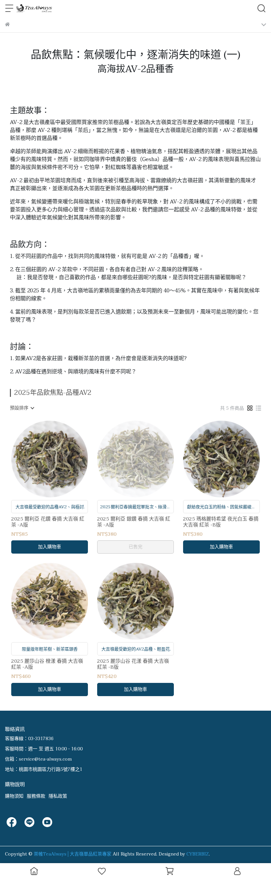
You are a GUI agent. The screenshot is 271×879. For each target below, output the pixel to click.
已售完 (135, 547)
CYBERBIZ (197, 854)
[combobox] (22, 408)
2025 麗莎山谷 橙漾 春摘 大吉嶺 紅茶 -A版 (47, 664)
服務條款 (36, 796)
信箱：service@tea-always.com (38, 759)
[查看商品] (40, 458)
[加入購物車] (59, 458)
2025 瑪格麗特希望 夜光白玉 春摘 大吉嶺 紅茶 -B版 (220, 522)
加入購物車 (49, 547)
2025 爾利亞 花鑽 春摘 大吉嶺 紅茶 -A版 (47, 522)
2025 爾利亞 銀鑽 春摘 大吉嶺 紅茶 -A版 (133, 522)
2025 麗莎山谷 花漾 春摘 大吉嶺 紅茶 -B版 (133, 664)
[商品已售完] (144, 458)
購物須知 (14, 796)
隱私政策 (58, 796)
